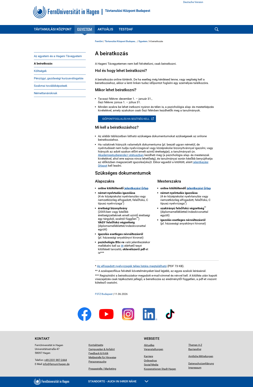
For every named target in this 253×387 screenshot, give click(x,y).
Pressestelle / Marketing (102, 368)
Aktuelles (149, 345)
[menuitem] (60, 56)
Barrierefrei (194, 349)
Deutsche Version (193, 2)
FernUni (99, 41)
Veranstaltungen (153, 349)
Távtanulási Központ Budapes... (121, 41)
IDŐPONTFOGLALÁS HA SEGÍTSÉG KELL (126, 118)
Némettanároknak (45, 93)
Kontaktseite (96, 344)
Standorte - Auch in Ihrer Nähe (112, 381)
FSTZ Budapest (104, 293)
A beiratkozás (43, 63)
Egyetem (84, 29)
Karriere (148, 356)
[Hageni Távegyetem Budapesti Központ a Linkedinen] (150, 320)
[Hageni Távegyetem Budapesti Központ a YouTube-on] (106, 320)
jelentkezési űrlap (136, 188)
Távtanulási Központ (53, 29)
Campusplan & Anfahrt (102, 349)
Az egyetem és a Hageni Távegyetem (58, 56)
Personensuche (97, 361)
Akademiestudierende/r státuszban (121, 155)
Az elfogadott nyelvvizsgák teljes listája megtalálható (132, 266)
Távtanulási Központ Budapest (127, 11)
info (45, 364)
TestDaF (126, 29)
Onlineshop (150, 360)
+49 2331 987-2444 (55, 359)
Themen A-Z (195, 344)
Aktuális (105, 29)
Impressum (194, 367)
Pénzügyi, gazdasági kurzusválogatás (58, 78)
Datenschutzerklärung (201, 363)
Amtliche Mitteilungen (200, 356)
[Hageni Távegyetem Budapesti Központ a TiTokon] (170, 320)
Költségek (40, 71)
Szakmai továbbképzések (50, 85)
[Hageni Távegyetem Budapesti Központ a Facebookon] (84, 320)
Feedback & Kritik (98, 353)
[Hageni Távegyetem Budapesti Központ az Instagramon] (128, 320)
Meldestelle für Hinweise (102, 357)
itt (122, 245)
